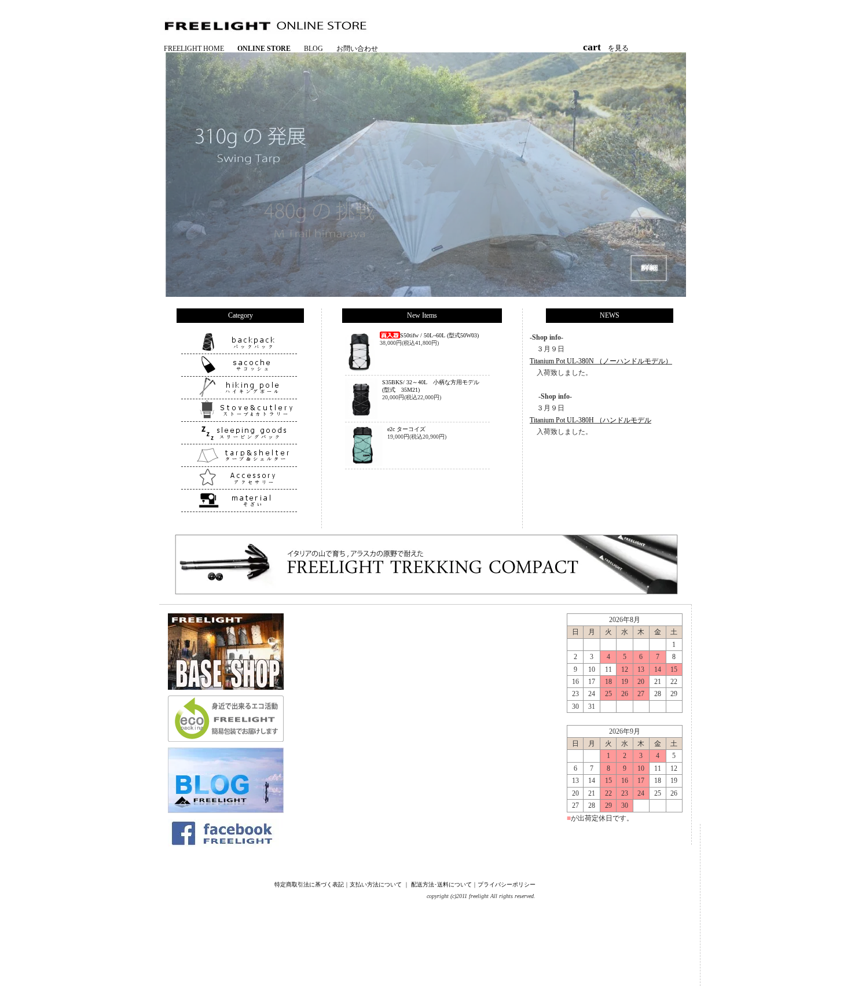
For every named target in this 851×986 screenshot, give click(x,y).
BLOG (313, 49)
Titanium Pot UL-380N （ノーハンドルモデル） (601, 361)
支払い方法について (376, 884)
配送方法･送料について (441, 884)
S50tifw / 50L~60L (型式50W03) (439, 335)
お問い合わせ (357, 49)
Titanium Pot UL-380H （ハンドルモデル (590, 420)
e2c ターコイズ (406, 429)
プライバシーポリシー (506, 884)
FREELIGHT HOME (194, 49)
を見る (609, 48)
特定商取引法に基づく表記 (309, 884)
